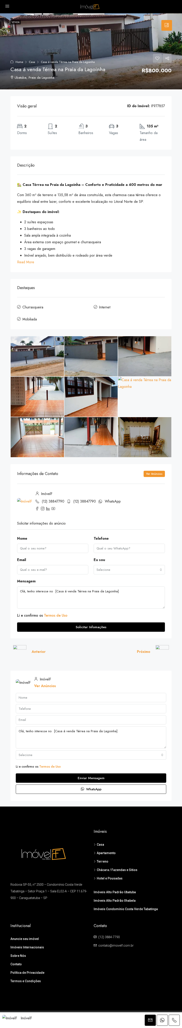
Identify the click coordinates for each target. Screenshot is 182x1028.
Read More (25, 262)
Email (21, 559)
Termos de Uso (55, 615)
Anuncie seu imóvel (24, 939)
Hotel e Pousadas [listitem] (110, 878)
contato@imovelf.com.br (116, 945)
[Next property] (162, 651)
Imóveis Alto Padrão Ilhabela (115, 900)
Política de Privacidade (27, 972)
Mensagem (26, 581)
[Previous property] (19, 651)
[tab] (166, 25)
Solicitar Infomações (91, 627)
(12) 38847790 (53, 501)
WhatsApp (113, 501)
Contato (16, 964)
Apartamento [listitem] (106, 853)
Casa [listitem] (100, 844)
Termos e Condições (25, 981)
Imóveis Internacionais (27, 947)
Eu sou (99, 559)
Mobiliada (29, 319)
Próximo (143, 651)
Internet (104, 307)
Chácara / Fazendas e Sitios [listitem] (117, 870)
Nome (22, 538)
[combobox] (129, 569)
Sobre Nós (18, 956)
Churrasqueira (32, 307)
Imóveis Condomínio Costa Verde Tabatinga (126, 909)
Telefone (101, 538)
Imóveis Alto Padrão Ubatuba (115, 892)
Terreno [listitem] (102, 861)
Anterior (39, 651)
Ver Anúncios (154, 474)
